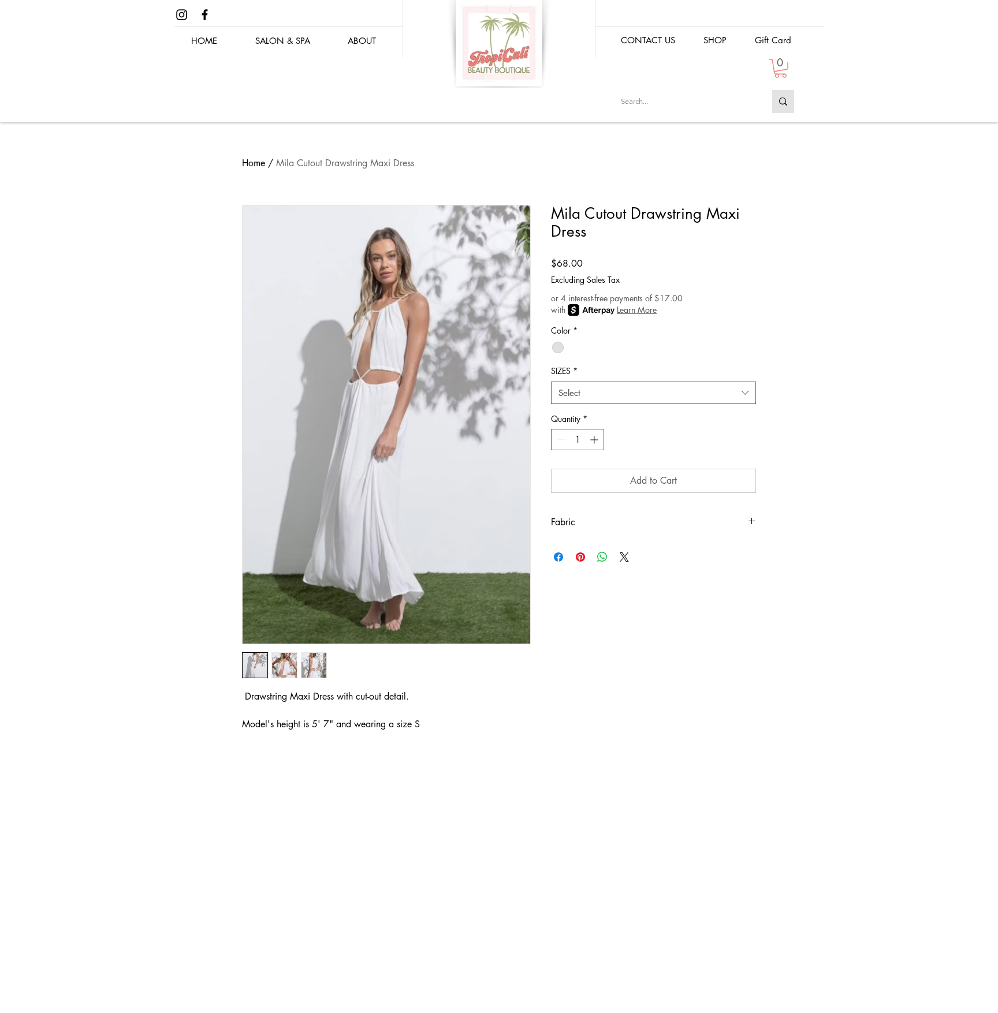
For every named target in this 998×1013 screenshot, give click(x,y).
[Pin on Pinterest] (580, 557)
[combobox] (653, 393)
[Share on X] (624, 557)
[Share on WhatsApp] (602, 557)
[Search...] (783, 101)
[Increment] (595, 439)
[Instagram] (181, 15)
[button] (715, 40)
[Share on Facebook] (558, 557)
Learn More (637, 309)
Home (253, 163)
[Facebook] (205, 15)
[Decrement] (560, 439)
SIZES (564, 370)
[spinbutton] (577, 439)
